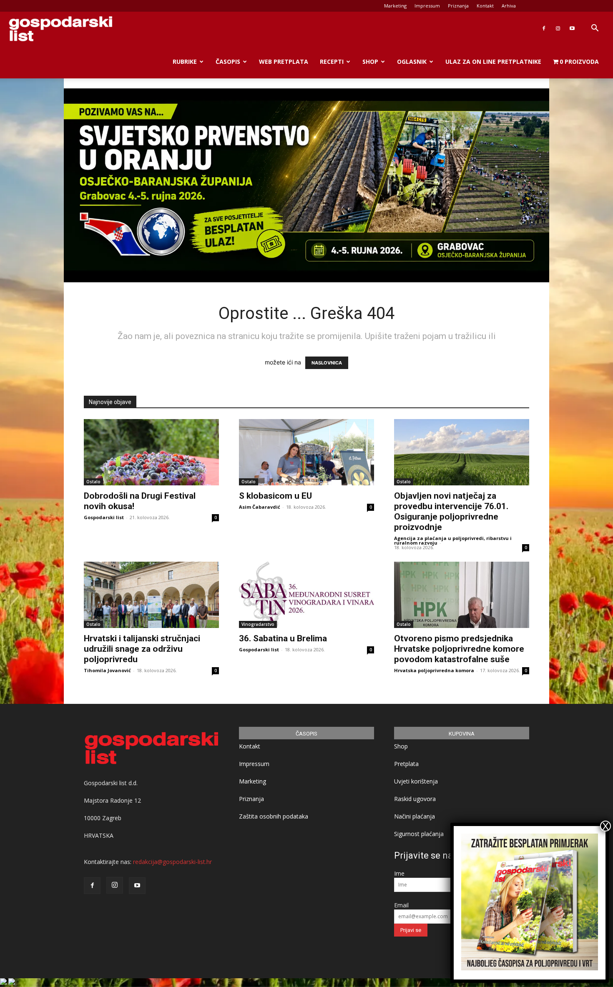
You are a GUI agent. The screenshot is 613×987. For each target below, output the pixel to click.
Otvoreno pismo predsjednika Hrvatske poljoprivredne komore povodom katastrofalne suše (459, 648)
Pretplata (406, 764)
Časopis (228, 61)
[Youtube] (572, 28)
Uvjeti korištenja (416, 781)
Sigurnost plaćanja (419, 834)
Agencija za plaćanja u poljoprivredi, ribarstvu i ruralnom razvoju (453, 540)
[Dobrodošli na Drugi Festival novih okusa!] (151, 452)
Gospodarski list (104, 517)
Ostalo (93, 482)
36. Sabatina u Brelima (283, 638)
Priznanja (458, 6)
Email (401, 905)
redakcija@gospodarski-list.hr (172, 862)
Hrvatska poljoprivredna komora (434, 670)
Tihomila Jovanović (107, 670)
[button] (595, 29)
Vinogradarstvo (257, 624)
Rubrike (185, 61)
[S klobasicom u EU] (306, 452)
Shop (370, 61)
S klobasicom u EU (275, 496)
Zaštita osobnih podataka (273, 816)
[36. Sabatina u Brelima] (306, 595)
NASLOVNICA (327, 363)
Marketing (395, 6)
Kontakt (485, 6)
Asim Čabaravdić (259, 507)
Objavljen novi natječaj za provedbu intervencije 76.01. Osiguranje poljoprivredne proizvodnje (451, 511)
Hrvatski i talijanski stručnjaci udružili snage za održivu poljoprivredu (142, 648)
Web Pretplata (283, 61)
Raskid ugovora (415, 799)
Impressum (427, 6)
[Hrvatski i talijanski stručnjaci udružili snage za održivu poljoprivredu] (151, 595)
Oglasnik (412, 61)
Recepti (332, 61)
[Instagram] (558, 28)
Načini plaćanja (414, 816)
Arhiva (509, 6)
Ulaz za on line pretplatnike (493, 61)
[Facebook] (544, 28)
